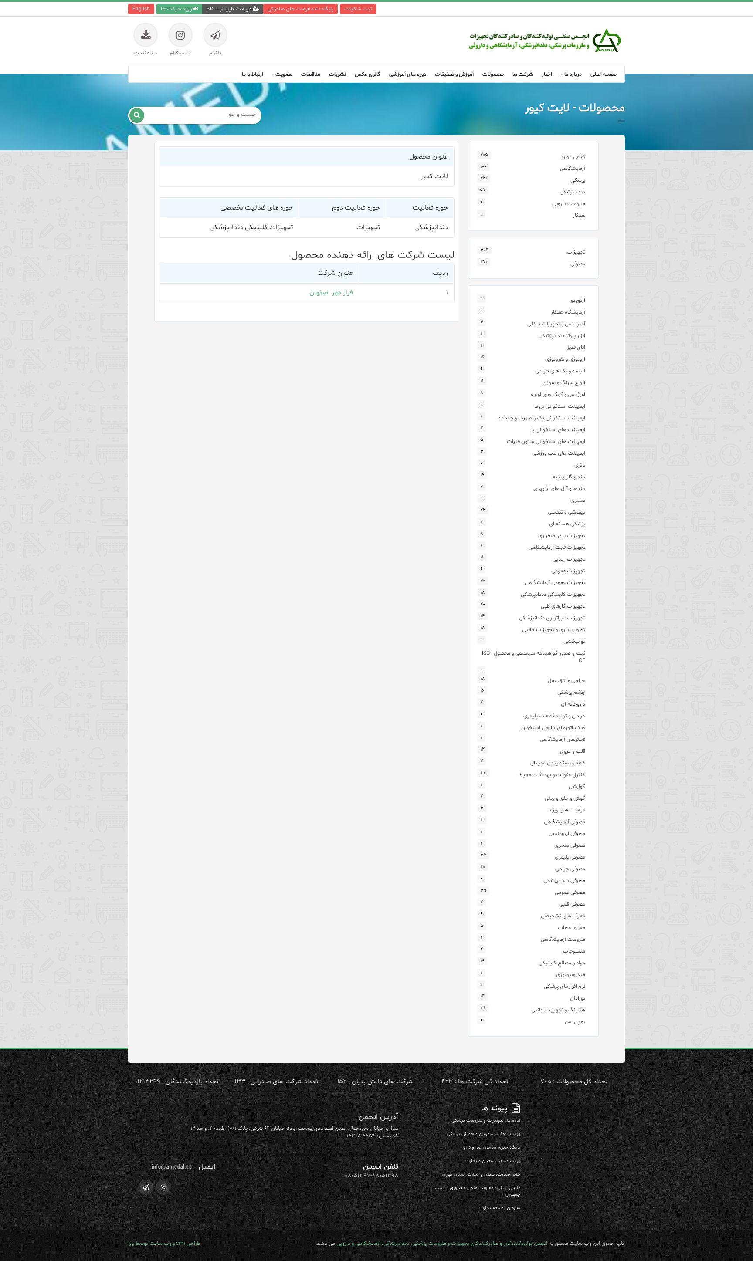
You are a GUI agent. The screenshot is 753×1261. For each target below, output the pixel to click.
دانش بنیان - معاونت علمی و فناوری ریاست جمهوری (477, 1191)
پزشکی (577, 180)
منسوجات (574, 951)
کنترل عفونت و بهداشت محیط (552, 774)
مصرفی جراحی (570, 868)
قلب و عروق (572, 751)
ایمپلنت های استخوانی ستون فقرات (546, 441)
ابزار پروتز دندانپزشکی (562, 335)
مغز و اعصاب (571, 927)
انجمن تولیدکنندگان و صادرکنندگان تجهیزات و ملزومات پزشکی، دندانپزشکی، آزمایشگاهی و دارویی (441, 1243)
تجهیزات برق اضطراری (561, 535)
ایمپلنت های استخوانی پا (558, 429)
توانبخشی (574, 641)
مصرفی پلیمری (570, 857)
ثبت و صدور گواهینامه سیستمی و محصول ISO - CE (533, 656)
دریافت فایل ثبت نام (230, 9)
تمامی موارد (573, 156)
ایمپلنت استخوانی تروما (559, 406)
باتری (579, 465)
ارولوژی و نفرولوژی (565, 359)
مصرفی (577, 263)
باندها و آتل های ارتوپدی (559, 488)
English (141, 9)
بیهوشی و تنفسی (566, 512)
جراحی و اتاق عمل (566, 680)
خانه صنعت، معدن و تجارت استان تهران (481, 1174)
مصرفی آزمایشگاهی (564, 821)
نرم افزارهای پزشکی (564, 986)
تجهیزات (576, 252)
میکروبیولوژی (570, 974)
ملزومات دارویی (568, 203)
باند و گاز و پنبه (569, 476)
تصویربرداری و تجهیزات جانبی (553, 629)
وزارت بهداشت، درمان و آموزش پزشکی (483, 1134)
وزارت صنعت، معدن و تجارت (492, 1161)
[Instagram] (163, 1187)
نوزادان (577, 998)
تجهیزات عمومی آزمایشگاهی (555, 582)
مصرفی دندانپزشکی (564, 880)
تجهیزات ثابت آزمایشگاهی (557, 547)
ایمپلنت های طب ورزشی (558, 453)
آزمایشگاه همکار (568, 312)
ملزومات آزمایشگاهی (563, 939)
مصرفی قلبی (572, 904)
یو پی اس (575, 1021)
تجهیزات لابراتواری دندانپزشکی (552, 618)
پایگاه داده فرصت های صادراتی (300, 9)
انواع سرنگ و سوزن (564, 382)
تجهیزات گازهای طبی (563, 606)
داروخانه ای (573, 704)
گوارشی (577, 786)
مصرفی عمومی (570, 892)
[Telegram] (145, 1187)
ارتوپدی (577, 300)
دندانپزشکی (572, 192)
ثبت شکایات (358, 9)
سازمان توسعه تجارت (499, 1208)
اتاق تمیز (576, 347)
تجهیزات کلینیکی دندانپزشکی (553, 594)
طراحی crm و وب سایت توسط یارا (164, 1243)
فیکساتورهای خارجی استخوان (553, 727)
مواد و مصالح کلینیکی (562, 963)
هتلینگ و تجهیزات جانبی (558, 1010)
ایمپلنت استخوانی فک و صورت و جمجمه (541, 418)
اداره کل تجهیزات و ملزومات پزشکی (485, 1120)
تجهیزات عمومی (568, 571)
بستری (577, 500)
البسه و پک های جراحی (560, 371)
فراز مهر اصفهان (331, 293)
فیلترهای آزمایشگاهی (562, 739)
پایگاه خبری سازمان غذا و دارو (491, 1147)
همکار (579, 215)
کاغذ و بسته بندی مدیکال (557, 763)
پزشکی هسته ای (567, 523)
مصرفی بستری (569, 845)
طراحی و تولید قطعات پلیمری (554, 716)
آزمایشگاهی (572, 168)
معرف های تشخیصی (563, 916)
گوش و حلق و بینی (565, 798)
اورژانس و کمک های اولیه (558, 394)
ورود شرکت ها (177, 9)
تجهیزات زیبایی (569, 559)
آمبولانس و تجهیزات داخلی (556, 324)
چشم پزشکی (571, 692)
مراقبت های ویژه (567, 810)
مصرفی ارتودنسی (567, 833)
